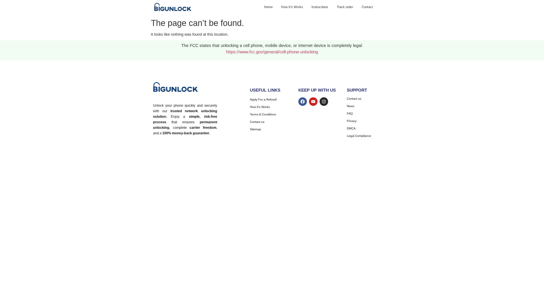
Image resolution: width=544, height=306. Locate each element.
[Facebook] (302, 101)
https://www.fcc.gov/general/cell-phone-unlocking (272, 51)
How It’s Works (292, 7)
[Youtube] (313, 101)
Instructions (320, 7)
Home (268, 7)
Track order (345, 7)
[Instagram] (324, 101)
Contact (367, 7)
